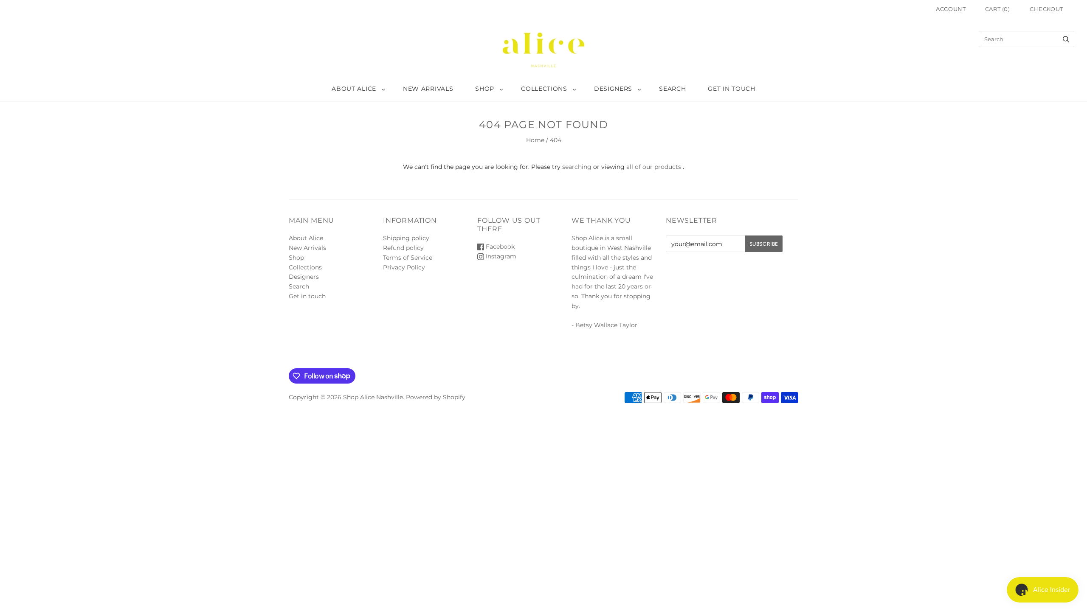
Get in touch (731, 88)
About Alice (354, 88)
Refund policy (403, 248)
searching (576, 167)
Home (535, 140)
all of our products (653, 167)
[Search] (1066, 39)
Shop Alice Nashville (373, 397)
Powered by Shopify (435, 397)
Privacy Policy (404, 267)
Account (951, 9)
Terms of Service (407, 257)
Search (672, 88)
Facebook (499, 246)
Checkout (1046, 9)
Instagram (500, 256)
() (997, 9)
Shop (484, 88)
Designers (613, 88)
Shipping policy (406, 238)
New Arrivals (428, 88)
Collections (544, 88)
